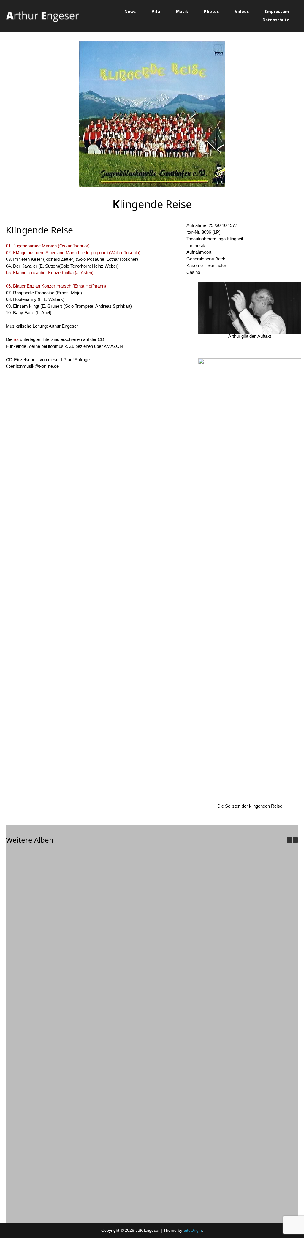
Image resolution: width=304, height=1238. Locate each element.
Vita (156, 11)
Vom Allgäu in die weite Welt (215, 1119)
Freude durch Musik (46, 1119)
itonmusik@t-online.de (37, 366)
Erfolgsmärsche (131, 1027)
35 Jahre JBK (46, 1027)
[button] (295, 840)
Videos (242, 11)
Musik (182, 11)
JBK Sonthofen (215, 936)
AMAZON (113, 346)
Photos (211, 11)
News (130, 11)
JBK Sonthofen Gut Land (46, 936)
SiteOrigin (192, 1230)
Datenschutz (275, 20)
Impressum (277, 11)
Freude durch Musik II (215, 1027)
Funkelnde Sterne (46, 1210)
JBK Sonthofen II (130, 936)
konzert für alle (130, 1119)
